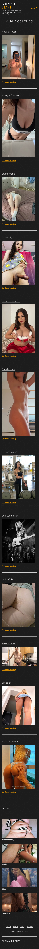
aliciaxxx (6, 682)
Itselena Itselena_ (11, 301)
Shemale (9, 5)
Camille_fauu (8, 369)
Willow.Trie (7, 579)
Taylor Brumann (10, 741)
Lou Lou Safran (10, 515)
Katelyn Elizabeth (11, 95)
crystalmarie (8, 173)
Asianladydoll (9, 237)
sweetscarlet (9, 643)
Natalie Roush (9, 31)
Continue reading (9, 82)
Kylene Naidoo (9, 452)
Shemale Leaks (11, 941)
